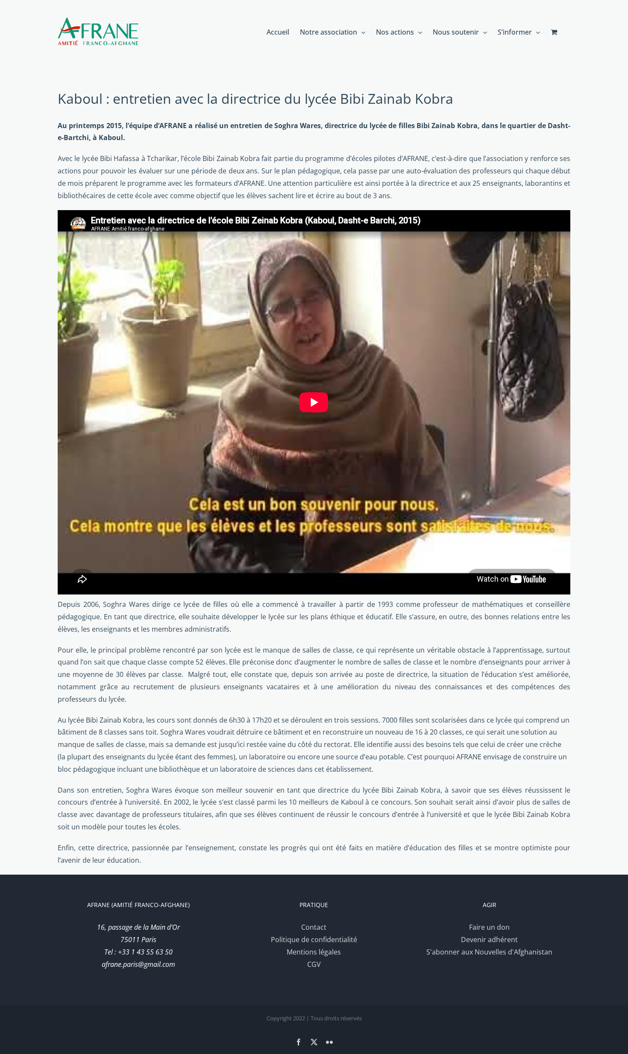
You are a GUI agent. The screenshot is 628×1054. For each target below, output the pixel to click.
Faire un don (489, 927)
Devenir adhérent (489, 939)
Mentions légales (314, 952)
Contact (313, 927)
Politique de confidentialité (314, 939)
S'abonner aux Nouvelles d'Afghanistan (489, 952)
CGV (314, 964)
